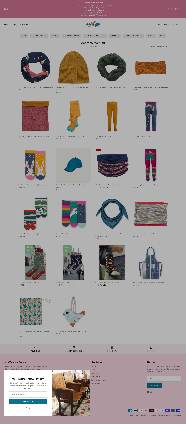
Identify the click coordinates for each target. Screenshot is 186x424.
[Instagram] (29, 408)
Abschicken (28, 402)
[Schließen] (87, 373)
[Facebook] (26, 408)
